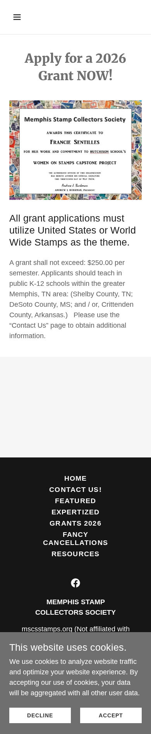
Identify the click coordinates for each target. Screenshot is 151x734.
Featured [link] (75, 501)
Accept (111, 715)
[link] (75, 583)
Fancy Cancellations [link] (75, 539)
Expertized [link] (75, 512)
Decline (40, 715)
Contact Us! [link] (75, 489)
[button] (24, 17)
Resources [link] (75, 554)
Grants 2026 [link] (75, 523)
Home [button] (75, 478)
